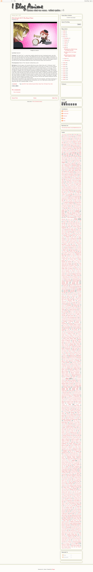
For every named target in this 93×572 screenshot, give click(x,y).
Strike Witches (65, 479)
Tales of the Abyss (69, 483)
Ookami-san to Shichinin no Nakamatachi (70, 396)
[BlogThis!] (14, 86)
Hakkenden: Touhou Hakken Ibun (69, 243)
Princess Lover (70, 413)
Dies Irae (70, 207)
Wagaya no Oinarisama (75, 521)
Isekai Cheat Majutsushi (74, 276)
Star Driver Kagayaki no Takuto (73, 475)
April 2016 (67, 156)
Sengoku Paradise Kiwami (75, 445)
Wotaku (73, 529)
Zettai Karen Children (75, 545)
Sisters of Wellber (76, 464)
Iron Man (67, 274)
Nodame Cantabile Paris (76, 382)
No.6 (79, 381)
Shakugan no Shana (77, 449)
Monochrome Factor (72, 357)
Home (34, 98)
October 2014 (64, 390)
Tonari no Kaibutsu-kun (71, 506)
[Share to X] (15, 86)
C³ (66, 181)
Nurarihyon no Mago (77, 384)
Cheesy (74, 185)
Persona (72, 409)
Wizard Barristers (77, 526)
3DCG (74, 135)
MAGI (63, 337)
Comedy (78, 192)
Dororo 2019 (69, 209)
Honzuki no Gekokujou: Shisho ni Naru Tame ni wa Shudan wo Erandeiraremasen (71, 257)
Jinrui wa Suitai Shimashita (74, 286)
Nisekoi (78, 380)
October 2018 (64, 391)
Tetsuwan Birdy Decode (76, 490)
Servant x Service (68, 449)
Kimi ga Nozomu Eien (73, 308)
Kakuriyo (67, 298)
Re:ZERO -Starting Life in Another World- (70, 419)
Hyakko (69, 264)
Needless (74, 376)
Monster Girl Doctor (66, 359)
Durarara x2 (69, 215)
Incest (78, 270)
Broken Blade (67, 177)
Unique (75, 513)
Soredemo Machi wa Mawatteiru (75, 472)
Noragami (71, 384)
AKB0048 (74, 142)
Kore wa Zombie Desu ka (73, 317)
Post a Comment (17, 92)
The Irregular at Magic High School (67, 495)
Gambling (63, 228)
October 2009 (76, 387)
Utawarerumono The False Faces (74, 516)
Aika (69, 139)
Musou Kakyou (75, 364)
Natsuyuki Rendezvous (76, 375)
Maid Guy (74, 340)
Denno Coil (72, 203)
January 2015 (71, 284)
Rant (62, 418)
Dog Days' (71, 208)
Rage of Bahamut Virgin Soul (71, 417)
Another (72, 149)
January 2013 (75, 283)
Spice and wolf (70, 474)
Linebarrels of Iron (65, 329)
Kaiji (69, 297)
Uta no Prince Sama (66, 515)
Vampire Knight (76, 518)
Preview (72, 412)
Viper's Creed (66, 520)
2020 (64, 31)
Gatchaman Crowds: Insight (71, 228)
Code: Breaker (72, 192)
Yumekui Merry (64, 539)
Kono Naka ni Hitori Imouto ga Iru (68, 316)
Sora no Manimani (65, 468)
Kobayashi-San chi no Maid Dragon (74, 313)
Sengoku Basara (72, 443)
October (66, 40)
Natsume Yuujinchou (75, 372)
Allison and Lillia (78, 143)
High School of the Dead (72, 251)
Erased (66, 220)
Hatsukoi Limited (67, 247)
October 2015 (71, 390)
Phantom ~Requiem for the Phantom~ (73, 410)
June (65, 43)
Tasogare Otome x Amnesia (75, 486)
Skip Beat (70, 465)
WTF (68, 530)
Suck (70, 479)
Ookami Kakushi (76, 395)
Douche (74, 209)
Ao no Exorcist (67, 151)
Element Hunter (70, 219)
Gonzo (63, 236)
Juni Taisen (74, 293)
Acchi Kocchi (78, 136)
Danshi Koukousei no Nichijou (67, 199)
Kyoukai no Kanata (65, 324)
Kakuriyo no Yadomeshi (75, 298)
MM (68, 355)
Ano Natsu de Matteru (65, 149)
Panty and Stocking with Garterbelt (67, 406)
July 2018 (79, 292)
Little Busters (74, 329)
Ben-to (68, 169)
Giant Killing (70, 232)
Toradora (78, 506)
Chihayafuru (79, 185)
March (65, 58)
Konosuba (64, 317)
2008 (64, 77)
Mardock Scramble (65, 345)
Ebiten (68, 216)
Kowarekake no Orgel (70, 320)
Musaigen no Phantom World (75, 363)
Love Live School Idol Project (69, 331)
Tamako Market (77, 483)
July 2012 (66, 291)
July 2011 (79, 290)
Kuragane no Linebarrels (68, 321)
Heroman (71, 249)
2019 (64, 32)
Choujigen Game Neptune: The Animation (74, 186)
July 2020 (69, 293)
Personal (63, 410)
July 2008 (79, 289)
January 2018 (72, 285)
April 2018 (78, 156)
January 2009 (76, 281)
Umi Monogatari (73, 512)
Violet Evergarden (78, 519)
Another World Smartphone (72, 150)
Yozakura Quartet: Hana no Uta (74, 537)
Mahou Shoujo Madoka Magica (70, 338)
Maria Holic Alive (78, 345)
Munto (63, 363)
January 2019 (78, 285)
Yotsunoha (78, 536)
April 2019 (63, 157)
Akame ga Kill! (69, 141)
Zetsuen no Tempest (66, 544)
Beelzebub (63, 169)
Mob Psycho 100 (73, 355)
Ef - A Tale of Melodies (69, 217)
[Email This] (12, 86)
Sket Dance (64, 465)
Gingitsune (74, 233)
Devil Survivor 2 (77, 206)
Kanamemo (79, 302)
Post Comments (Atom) (37, 101)
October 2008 (67, 387)
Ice (79, 267)
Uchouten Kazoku (74, 511)
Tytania (68, 511)
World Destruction (73, 528)
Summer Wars (70, 480)
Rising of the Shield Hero (67, 425)
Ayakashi (74, 162)
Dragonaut (78, 210)
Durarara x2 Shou (75, 215)
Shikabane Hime (65, 452)
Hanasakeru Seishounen (71, 245)
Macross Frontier (72, 333)
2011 (64, 72)
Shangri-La (65, 451)
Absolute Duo (65, 136)
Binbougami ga (78, 169)
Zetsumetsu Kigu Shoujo (76, 544)
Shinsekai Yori (70, 459)
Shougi (79, 460)
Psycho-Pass (77, 413)
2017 (64, 36)
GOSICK (67, 236)
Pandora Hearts (76, 405)
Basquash (78, 168)
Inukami (74, 273)
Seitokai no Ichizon (66, 441)
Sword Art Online (76, 481)
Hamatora (74, 244)
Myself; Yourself (65, 369)
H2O (79, 238)
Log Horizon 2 (68, 330)
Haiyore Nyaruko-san (73, 241)
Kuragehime (78, 321)
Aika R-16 (73, 139)
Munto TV (66, 363)
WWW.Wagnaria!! (73, 530)
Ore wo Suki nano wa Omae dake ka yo (72, 400)
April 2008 (72, 152)
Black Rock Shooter (69, 171)
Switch (70, 481)
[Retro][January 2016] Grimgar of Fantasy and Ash (70, 50)
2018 (64, 34)
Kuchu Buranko (78, 320)
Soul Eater (65, 473)
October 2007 (78, 386)
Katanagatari (68, 305)
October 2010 (65, 388)
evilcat (73, 220)
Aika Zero (78, 139)
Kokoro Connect (78, 315)
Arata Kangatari (74, 158)
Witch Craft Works (69, 526)
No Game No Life (72, 381)
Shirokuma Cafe (64, 460)
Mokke (79, 355)
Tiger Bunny (69, 500)
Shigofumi (78, 451)
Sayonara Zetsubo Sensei (68, 435)
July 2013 (72, 291)
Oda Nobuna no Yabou (77, 391)
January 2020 (65, 286)
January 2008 (68, 281)
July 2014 (78, 291)
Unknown (65, 115)
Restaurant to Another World (75, 422)
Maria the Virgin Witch (67, 346)
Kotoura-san (64, 320)
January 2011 (75, 282)
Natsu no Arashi (65, 371)
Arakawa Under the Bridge (71, 157)
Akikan (79, 142)
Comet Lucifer (77, 193)
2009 (64, 75)
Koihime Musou (70, 315)
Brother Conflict (74, 177)
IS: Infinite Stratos (76, 275)
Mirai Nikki (72, 354)
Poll (67, 412)
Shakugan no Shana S (77, 450)
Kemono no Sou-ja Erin (66, 306)
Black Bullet (65, 170)
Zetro (52, 83)
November (66, 38)
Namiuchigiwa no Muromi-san (74, 370)
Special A (63, 474)
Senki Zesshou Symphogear (67, 446)
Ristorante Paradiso (76, 425)
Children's (64, 186)
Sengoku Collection (69, 444)
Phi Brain (64, 411)
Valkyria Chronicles (67, 518)
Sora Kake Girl (77, 467)
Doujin (79, 209)
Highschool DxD (78, 252)
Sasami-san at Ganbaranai (76, 434)
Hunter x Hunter (77, 261)
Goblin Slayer (67, 234)
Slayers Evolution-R (75, 466)
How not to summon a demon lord (73, 260)
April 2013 (68, 155)
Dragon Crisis (64, 210)
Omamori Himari (66, 392)
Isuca (62, 279)
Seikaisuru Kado (65, 437)
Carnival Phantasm (76, 183)
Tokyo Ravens (67, 505)
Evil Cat (69, 220)
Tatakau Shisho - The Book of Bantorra (71, 487)
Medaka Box (74, 349)
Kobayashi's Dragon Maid (66, 314)
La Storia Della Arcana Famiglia (74, 325)
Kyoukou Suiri (65, 325)
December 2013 (78, 202)
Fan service (71, 221)
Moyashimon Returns (76, 362)
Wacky (67, 521)
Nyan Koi (65, 386)
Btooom (80, 177)
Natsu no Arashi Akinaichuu (75, 371)
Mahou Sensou (78, 337)
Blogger (53, 569)
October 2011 (75, 388)
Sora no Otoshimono (73, 468)
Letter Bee (67, 328)
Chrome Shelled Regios (66, 190)
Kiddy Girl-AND (74, 306)
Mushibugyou (64, 364)
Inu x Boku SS (68, 273)
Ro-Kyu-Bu (63, 426)
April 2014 (76, 155)
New (27, 83)
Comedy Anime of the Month (67, 193)
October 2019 (70, 391)
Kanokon (69, 303)
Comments (65, 557)
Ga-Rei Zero (71, 227)
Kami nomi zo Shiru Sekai (67, 299)
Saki (76, 430)
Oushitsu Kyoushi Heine (33, 83)
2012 (64, 70)
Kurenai (63, 322)
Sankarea (67, 433)
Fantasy (76, 221)
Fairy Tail (65, 221)
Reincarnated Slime (65, 421)
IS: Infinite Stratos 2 (65, 276)
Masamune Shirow (68, 347)
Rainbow (78, 417)
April (65, 47)
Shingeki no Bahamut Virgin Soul (71, 454)
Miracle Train (65, 354)
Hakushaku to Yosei (66, 244)
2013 (64, 68)
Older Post (54, 98)
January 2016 (78, 284)
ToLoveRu (74, 505)
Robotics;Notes (70, 426)
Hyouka (74, 264)
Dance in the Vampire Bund (74, 196)
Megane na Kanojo (71, 351)
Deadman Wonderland (68, 202)
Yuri (69, 539)
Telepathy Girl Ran (73, 489)
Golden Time (77, 235)
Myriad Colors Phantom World (73, 368)
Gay (62, 229)
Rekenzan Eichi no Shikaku (75, 421)
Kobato (64, 313)
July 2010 (72, 290)
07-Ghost (70, 134)
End (75, 219)
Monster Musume (75, 359)
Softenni (71, 467)
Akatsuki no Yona (68, 142)
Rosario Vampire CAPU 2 (70, 428)
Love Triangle (77, 331)
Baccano (73, 163)
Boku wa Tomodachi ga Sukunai (71, 175)
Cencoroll (63, 184)
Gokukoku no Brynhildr (68, 235)
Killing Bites (78, 307)
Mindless (67, 353)
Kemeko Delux (76, 305)
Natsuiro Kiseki (65, 372)
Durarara (63, 215)
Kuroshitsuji (76, 322)
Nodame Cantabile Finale (66, 382)
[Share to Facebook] (16, 86)
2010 (64, 73)
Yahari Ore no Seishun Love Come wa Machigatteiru (71, 531)
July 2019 (64, 293)
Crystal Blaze (70, 194)
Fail (80, 220)
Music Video (69, 364)
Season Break (78, 436)
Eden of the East (77, 216)
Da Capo (68, 195)
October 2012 (65, 389)
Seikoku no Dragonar (76, 438)
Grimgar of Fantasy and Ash (71, 237)
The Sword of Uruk (68, 498)
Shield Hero (71, 451)
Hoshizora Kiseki (73, 259)
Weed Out (67, 523)
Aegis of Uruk (65, 139)
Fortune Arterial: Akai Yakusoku (73, 225)
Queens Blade (73, 414)
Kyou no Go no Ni (77, 323)
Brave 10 (76, 176)
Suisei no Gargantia (76, 479)
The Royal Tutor (47, 83)
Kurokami (69, 322)
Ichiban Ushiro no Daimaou (67, 268)
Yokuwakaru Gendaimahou (72, 535)
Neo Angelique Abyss (71, 377)
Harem (66, 246)
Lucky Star (63, 332)
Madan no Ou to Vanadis (75, 336)
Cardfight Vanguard (68, 183)
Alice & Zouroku (70, 143)
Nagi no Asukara (65, 370)
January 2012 (65, 283)
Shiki (80, 452)
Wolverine (63, 527)
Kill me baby (72, 307)
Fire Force (64, 225)
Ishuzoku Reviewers (76, 278)
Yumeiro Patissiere (77, 538)
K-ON (68, 294)
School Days (77, 435)
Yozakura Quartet (65, 537)
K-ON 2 (72, 294)
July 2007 (74, 289)
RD (66, 418)
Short (73, 460)
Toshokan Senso (68, 507)
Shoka (69, 460)
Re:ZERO (77, 418)
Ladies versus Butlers (66, 327)
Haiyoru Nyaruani (71, 242)
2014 (64, 66)
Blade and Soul (77, 171)
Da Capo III (73, 195)
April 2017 (24, 83)
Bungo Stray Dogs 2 (68, 179)
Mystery (71, 369)
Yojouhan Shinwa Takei (72, 534)
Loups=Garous (75, 330)
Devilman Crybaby (65, 207)
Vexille (73, 519)
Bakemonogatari (76, 165)
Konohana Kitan (78, 316)
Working (68, 527)
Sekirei (72, 442)
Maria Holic (71, 345)
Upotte (79, 513)
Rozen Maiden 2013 (65, 429)
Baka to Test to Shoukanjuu (70, 164)
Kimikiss (66, 310)
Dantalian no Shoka (76, 199)
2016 (64, 62)
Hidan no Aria (65, 250)
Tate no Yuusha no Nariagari (66, 488)
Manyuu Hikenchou (65, 344)
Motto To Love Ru (65, 361)
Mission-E (78, 354)
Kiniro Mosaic (78, 310)
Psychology (63, 414)
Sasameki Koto (67, 434)
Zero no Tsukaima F (66, 543)
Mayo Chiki (74, 348)
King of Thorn (72, 310)
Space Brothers (71, 473)
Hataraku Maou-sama (73, 246)
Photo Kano (70, 411)
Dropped (77, 211)
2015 (64, 64)
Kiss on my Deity (65, 312)
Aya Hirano (70, 162)
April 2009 (79, 152)
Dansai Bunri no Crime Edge (74, 198)
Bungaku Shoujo (72, 178)
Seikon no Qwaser (65, 439)
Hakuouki (78, 243)
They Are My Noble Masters (75, 499)
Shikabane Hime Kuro (73, 452)
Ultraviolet (67, 512)
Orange (67, 397)
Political (63, 412)
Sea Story (73, 436)
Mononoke (79, 357)
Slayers (67, 466)
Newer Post (15, 98)
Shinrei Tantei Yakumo (71, 458)
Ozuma (70, 405)
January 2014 (64, 284)
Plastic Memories (77, 411)
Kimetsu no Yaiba (65, 308)
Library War (77, 328)
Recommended (67, 420)
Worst (69, 529)
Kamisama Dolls (71, 300)
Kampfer (73, 302)
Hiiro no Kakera (72, 254)
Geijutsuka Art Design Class (70, 229)
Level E (72, 328)
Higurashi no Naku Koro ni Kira (68, 253)
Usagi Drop (78, 514)
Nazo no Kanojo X (67, 376)
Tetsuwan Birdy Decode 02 (67, 491)
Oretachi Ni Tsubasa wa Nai (67, 401)
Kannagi (64, 303)
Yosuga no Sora (71, 536)
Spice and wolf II (77, 474)
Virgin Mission (73, 520)
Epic (62, 220)
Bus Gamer (76, 179)
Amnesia (69, 146)
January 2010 (65, 282)
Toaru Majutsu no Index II (74, 503)
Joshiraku (69, 289)
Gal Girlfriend (77, 227)
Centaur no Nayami (70, 184)
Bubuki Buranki (65, 178)
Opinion (63, 397)
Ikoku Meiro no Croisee (70, 269)
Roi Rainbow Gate (78, 426)
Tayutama (75, 488)
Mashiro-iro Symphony (76, 347)
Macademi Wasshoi (70, 332)
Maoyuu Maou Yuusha (75, 344)
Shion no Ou (77, 459)
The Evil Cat (65, 111)
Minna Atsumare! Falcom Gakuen (75, 353)
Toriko (63, 507)
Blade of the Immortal (65, 172)
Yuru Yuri (74, 539)
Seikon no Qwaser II (75, 439)
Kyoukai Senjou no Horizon (75, 324)
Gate (79, 228)
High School (72, 250)
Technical (66, 489)
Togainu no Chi (64, 504)
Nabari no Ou (77, 369)
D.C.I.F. (64, 195)
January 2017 (65, 285)
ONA (72, 392)
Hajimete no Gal (78, 242)
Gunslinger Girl (73, 238)
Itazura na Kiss (68, 279)
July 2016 (69, 292)
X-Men (79, 530)
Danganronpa (64, 198)
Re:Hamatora (71, 418)
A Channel (79, 135)
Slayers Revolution (65, 467)
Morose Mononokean (69, 360)
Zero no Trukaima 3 (77, 542)
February (66, 60)
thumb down (64, 500)
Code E (67, 192)
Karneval (63, 305)
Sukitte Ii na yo (64, 480)
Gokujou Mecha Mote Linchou (76, 234)
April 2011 (74, 154)
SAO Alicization (74, 433)
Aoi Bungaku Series (75, 151)
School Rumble (64, 436)
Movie (68, 362)
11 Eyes (75, 134)
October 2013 (75, 389)
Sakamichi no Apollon (70, 430)
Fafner (77, 220)
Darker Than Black (69, 200)
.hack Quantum (64, 134)
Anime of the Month (69, 147)
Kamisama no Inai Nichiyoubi (74, 301)
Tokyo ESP (71, 504)
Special (78, 473)
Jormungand (72, 287)
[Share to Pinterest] (17, 86)
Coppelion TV (64, 194)
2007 (64, 79)
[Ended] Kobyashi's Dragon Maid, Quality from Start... (70, 56)
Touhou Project (77, 507)
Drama (63, 211)
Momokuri (64, 356)
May (65, 45)
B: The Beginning (67, 163)
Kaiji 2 (73, 297)
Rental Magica (65, 422)
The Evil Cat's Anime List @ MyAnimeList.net (71, 127)
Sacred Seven (72, 429)
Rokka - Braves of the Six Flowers (70, 427)
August (66, 41)
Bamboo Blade (71, 168)
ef (63, 217)
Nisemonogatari (64, 381)
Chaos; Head (69, 185)
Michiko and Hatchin (69, 352)
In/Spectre (73, 270)
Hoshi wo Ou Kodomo (72, 258)
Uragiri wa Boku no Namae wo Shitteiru (68, 514)
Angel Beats (74, 146)
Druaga (63, 212)
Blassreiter (72, 172)
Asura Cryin (70, 161)
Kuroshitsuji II (64, 323)
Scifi (69, 436)
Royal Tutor (41, 83)
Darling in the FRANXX (73, 201)
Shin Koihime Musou (66, 453)
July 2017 (74, 292)
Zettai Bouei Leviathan (65, 545)
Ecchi (72, 216)
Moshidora (77, 360)
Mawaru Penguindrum (66, 348)
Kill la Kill (66, 307)
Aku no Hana (64, 143)
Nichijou (63, 380)
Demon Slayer (65, 203)
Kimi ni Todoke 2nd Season (71, 309)
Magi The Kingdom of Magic (69, 337)
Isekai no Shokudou (74, 277)
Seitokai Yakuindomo (65, 442)
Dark (62, 200)
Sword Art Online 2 (65, 482)
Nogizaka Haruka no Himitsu (67, 383)
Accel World (71, 136)
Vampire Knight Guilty (66, 519)
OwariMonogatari (64, 405)
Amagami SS (65, 144)
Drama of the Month (70, 211)
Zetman (72, 543)
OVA (69, 404)
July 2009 (66, 290)
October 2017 (77, 390)
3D (71, 135)
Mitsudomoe (64, 355)
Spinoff (64, 475)
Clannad (71, 191)
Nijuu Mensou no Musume (71, 380)
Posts (64, 555)
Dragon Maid (71, 210)
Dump (68, 212)
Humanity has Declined (66, 261)
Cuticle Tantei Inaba (78, 194)
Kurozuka (70, 323)
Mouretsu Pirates (73, 361)
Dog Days (66, 208)
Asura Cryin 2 (77, 161)
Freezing (69, 226)
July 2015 (63, 292)
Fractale (63, 226)
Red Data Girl (76, 420)
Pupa (68, 414)
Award (63, 162)
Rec (80, 419)
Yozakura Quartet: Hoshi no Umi (67, 538)
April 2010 (66, 154)
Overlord (77, 404)
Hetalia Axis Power (78, 249)
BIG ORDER (72, 169)
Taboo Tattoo (71, 482)
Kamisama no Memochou (66, 302)
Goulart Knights (74, 236)
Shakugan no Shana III (67, 450)
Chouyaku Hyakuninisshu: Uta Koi (74, 188)
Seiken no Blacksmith (73, 437)
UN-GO (71, 513)
